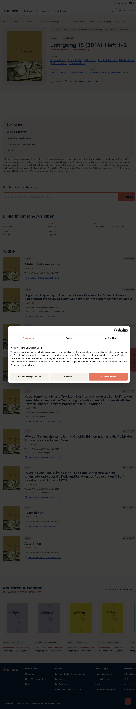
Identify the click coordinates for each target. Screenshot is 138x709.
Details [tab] (69, 338)
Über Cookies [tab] (109, 338)
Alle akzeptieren (108, 376)
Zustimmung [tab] (29, 338)
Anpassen (67, 376)
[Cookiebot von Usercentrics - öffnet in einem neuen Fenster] (116, 330)
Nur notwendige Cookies (29, 376)
